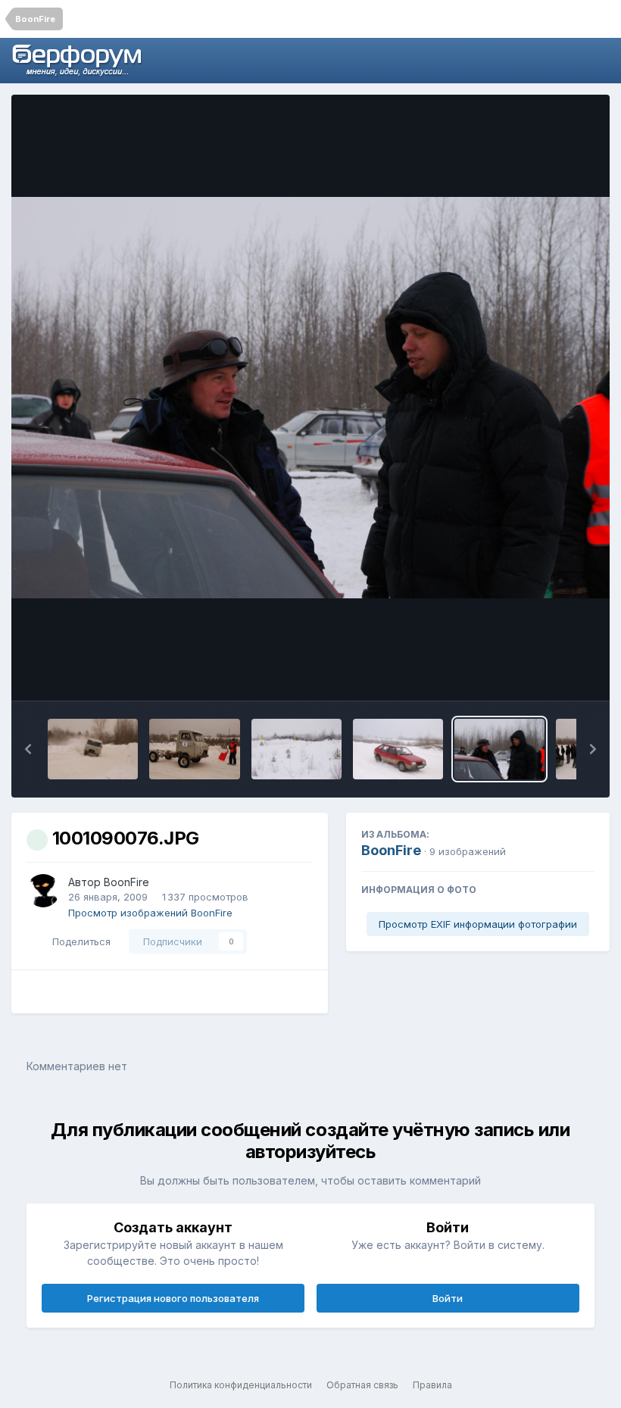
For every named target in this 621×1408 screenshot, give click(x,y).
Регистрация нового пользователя (173, 1298)
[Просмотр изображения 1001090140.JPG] (93, 749)
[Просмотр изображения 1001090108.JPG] (296, 749)
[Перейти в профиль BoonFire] (43, 890)
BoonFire (126, 882)
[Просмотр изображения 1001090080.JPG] (398, 749)
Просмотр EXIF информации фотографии (478, 924)
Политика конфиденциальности (241, 1385)
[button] (28, 749)
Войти (447, 1298)
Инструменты (541, 673)
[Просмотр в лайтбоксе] (310, 397)
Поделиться (78, 941)
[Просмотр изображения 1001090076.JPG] (499, 749)
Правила (432, 1385)
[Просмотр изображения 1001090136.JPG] (194, 749)
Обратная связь (362, 1385)
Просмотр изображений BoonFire (150, 913)
